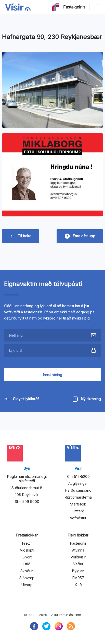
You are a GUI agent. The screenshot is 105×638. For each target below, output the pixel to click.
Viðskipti (27, 550)
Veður (78, 564)
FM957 (78, 578)
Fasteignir (78, 543)
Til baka (24, 236)
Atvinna (78, 550)
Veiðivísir (78, 557)
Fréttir (27, 543)
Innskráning (52, 374)
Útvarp (27, 584)
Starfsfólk (78, 504)
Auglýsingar (78, 483)
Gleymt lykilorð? (26, 399)
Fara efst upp (84, 236)
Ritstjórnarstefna (78, 497)
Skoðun (26, 571)
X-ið (78, 584)
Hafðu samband (78, 490)
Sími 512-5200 (78, 476)
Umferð (78, 511)
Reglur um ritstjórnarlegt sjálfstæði (27, 478)
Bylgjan (78, 571)
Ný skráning (91, 399)
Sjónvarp (26, 578)
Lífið (26, 564)
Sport (27, 557)
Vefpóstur (78, 518)
